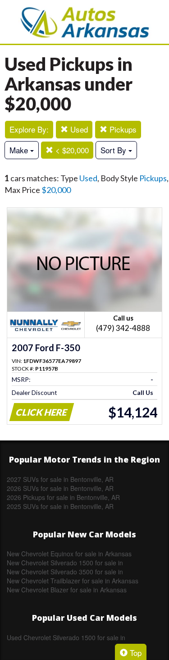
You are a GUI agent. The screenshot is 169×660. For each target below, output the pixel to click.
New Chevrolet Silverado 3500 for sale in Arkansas (65, 571)
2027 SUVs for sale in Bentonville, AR (60, 479)
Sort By (114, 150)
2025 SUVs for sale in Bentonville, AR (60, 506)
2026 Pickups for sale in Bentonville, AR (63, 497)
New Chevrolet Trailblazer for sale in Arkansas (72, 580)
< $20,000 (71, 150)
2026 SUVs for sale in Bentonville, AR (60, 488)
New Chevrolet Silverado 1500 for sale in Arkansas (65, 562)
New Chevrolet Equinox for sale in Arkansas (69, 553)
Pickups (122, 129)
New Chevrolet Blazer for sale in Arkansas (67, 589)
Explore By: (29, 129)
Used (78, 129)
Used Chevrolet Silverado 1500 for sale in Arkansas (66, 637)
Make (19, 150)
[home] (85, 22)
